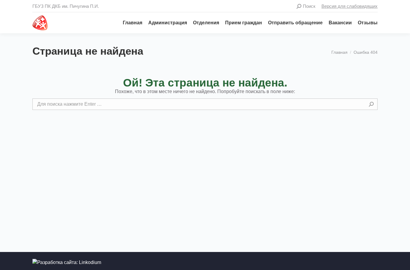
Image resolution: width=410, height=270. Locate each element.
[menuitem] (129, 22)
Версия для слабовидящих (349, 6)
